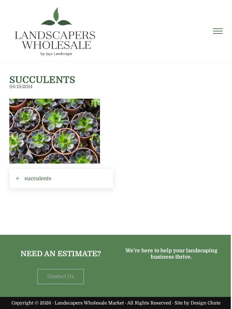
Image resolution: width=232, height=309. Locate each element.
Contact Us (60, 276)
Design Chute (206, 303)
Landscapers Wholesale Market (89, 303)
